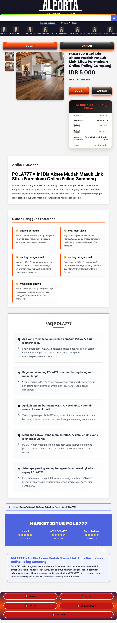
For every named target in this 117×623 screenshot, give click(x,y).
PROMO (32, 597)
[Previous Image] (18, 76)
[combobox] (55, 18)
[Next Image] (62, 76)
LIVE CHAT (60, 613)
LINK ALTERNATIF (88, 605)
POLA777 (17, 185)
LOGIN (30, 45)
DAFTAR (87, 45)
